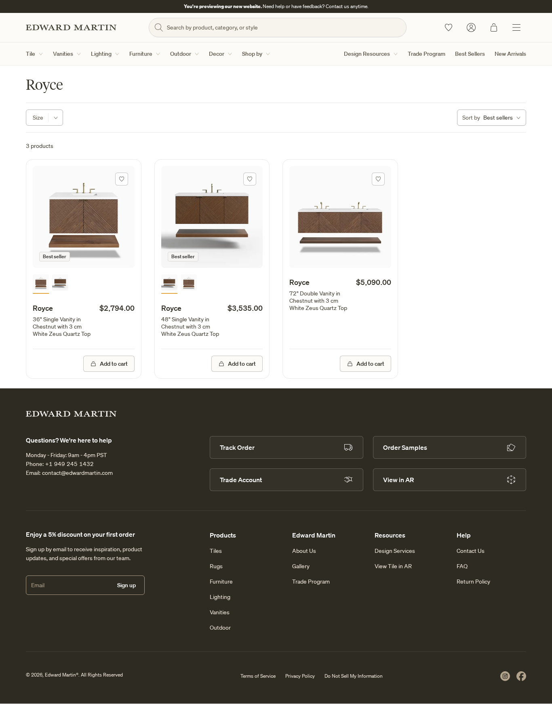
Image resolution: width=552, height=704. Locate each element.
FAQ (462, 566)
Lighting (101, 53)
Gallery (301, 566)
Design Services (395, 550)
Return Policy (473, 581)
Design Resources (367, 53)
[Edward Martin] (71, 27)
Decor (216, 53)
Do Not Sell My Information (353, 675)
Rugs (216, 566)
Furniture (140, 53)
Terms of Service (258, 675)
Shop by (252, 53)
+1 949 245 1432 (69, 464)
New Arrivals (510, 53)
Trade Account (241, 480)
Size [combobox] (38, 117)
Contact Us (471, 550)
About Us (304, 550)
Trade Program (426, 53)
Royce (43, 308)
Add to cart (114, 363)
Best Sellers (470, 53)
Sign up (126, 585)
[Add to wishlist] (121, 179)
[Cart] (494, 27)
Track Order (237, 447)
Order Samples (405, 447)
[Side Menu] (516, 27)
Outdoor (180, 53)
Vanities (63, 53)
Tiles (216, 550)
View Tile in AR (393, 566)
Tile (30, 53)
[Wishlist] (448, 27)
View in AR (398, 480)
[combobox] (491, 118)
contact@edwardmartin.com (77, 472)
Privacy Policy (300, 675)
